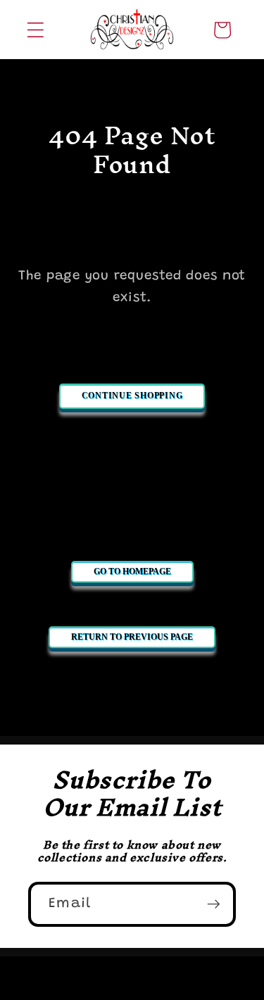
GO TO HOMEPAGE (132, 571)
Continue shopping (132, 395)
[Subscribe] (213, 904)
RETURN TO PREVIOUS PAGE (132, 637)
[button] (35, 30)
